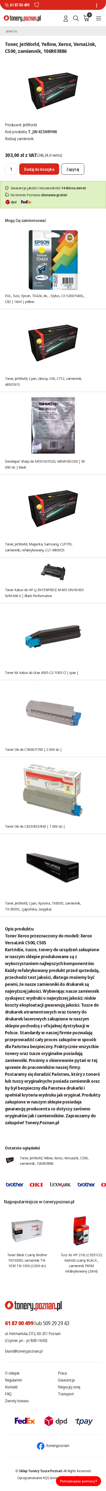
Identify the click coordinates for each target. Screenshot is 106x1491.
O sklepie (12, 1373)
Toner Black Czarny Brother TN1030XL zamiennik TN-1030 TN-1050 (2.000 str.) (27, 1260)
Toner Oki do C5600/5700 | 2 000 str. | (33, 749)
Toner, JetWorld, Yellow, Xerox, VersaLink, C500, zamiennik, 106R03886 (54, 1160)
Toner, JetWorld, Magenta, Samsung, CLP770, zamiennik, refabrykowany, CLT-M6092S (38, 546)
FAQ (8, 1394)
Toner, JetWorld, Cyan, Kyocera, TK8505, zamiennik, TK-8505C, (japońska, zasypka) (43, 906)
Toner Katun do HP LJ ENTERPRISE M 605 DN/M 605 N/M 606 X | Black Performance (44, 592)
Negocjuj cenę (69, 1387)
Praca (62, 1373)
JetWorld (30, 125)
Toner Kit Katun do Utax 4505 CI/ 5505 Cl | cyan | (41, 672)
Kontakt (11, 1387)
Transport (66, 1394)
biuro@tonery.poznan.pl (23, 1351)
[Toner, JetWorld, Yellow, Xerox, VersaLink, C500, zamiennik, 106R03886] (53, 90)
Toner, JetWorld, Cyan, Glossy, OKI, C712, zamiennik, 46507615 (43, 381)
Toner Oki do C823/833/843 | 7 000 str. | (35, 826)
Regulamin (13, 1380)
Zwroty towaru (17, 1401)
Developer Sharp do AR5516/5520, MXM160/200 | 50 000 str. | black (45, 464)
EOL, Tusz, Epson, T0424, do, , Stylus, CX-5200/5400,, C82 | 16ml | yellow (44, 298)
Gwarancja (66, 1380)
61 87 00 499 (19, 5)
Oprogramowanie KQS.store (37, 1477)
